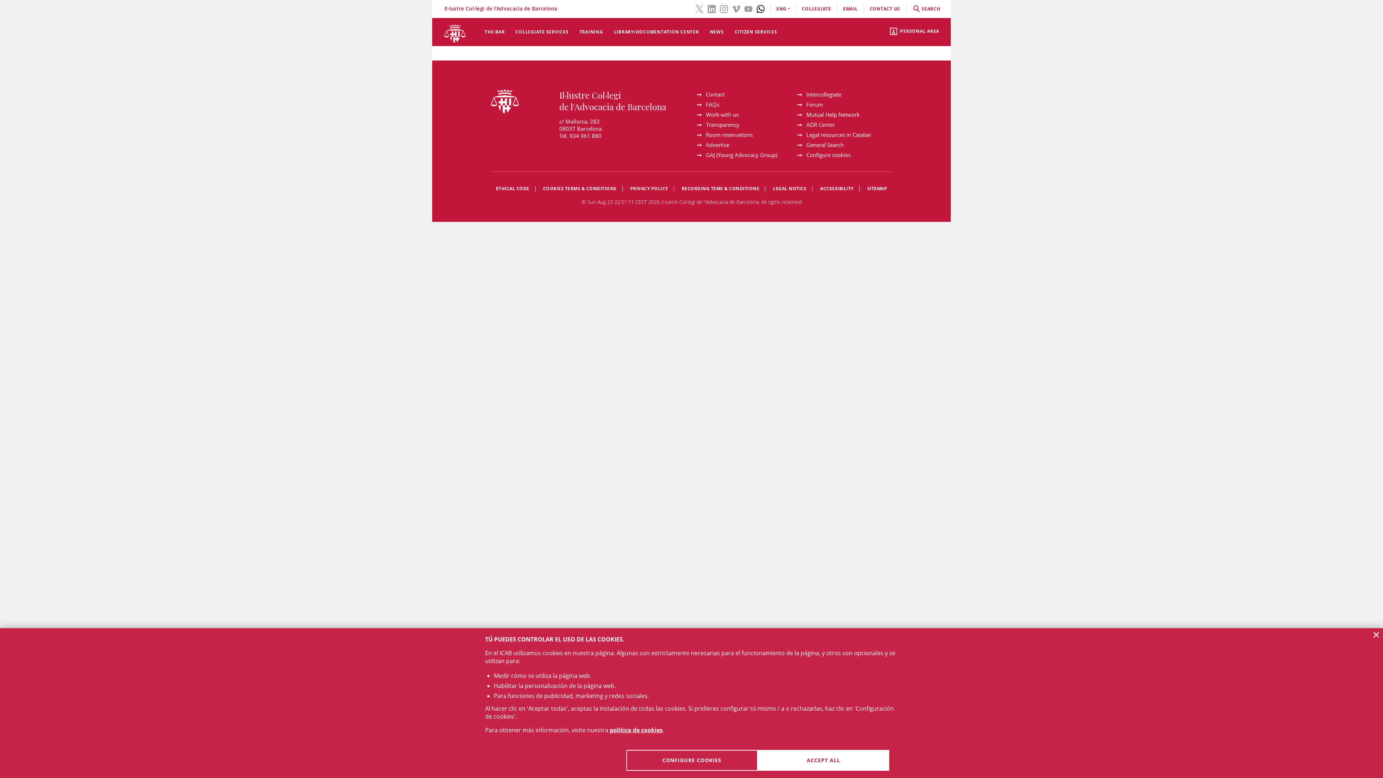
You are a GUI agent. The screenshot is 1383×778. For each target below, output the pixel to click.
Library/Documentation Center (656, 32)
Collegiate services (541, 32)
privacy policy (649, 188)
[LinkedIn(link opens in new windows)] (712, 8)
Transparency (722, 124)
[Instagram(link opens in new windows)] (724, 8)
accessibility (837, 188)
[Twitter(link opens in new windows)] (699, 8)
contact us (885, 9)
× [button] (1376, 634)
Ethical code (512, 188)
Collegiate (816, 9)
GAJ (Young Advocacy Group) (741, 154)
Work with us (722, 114)
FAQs (712, 104)
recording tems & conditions (721, 188)
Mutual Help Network (833, 114)
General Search (825, 144)
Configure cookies (828, 154)
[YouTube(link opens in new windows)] (748, 8)
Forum (814, 104)
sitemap (877, 188)
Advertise (717, 144)
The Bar (495, 32)
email (850, 9)
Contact (715, 94)
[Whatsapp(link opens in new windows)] (761, 8)
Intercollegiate (823, 94)
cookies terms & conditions (580, 188)
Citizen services (756, 32)
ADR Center (820, 124)
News (717, 32)
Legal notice (789, 188)
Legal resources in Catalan (838, 134)
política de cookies (636, 730)
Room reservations (729, 134)
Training (591, 32)
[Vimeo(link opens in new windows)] (736, 8)
